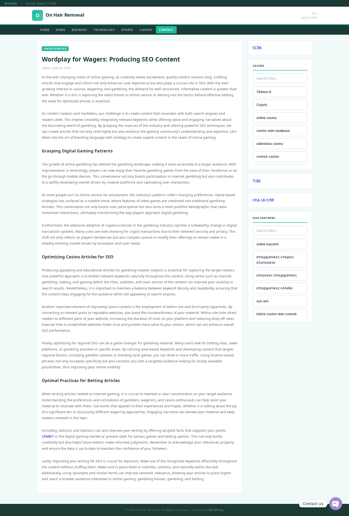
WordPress (216, 510)
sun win (262, 301)
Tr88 (256, 181)
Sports (127, 30)
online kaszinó (267, 244)
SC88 (257, 47)
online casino (266, 118)
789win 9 (263, 92)
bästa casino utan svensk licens (276, 316)
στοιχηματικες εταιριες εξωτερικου (275, 259)
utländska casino (269, 144)
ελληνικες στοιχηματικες (276, 275)
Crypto (261, 105)
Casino (146, 30)
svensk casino (267, 156)
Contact (166, 30)
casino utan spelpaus (273, 130)
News (60, 30)
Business (79, 30)
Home (44, 30)
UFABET (48, 436)
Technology (104, 30)
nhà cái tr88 (263, 200)
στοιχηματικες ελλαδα (274, 288)
